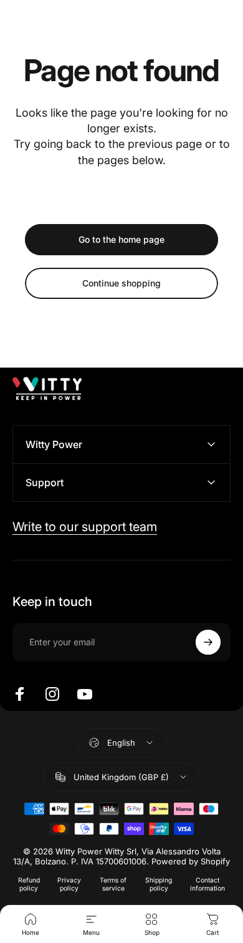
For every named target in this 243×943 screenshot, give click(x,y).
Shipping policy (158, 884)
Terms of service (113, 884)
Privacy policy (69, 884)
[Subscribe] (208, 642)
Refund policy (29, 884)
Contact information (207, 884)
